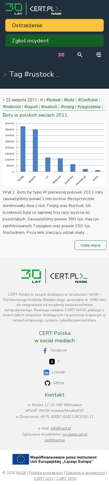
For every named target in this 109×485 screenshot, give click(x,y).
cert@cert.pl (54, 440)
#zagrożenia (89, 106)
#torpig (67, 106)
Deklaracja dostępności (85, 473)
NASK (21, 473)
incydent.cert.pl (75, 434)
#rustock (49, 106)
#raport (31, 106)
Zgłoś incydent (30, 40)
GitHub (58, 382)
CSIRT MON (66, 479)
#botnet (53, 99)
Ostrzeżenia (27, 25)
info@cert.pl (61, 428)
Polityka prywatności (46, 473)
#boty (69, 99)
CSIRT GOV (43, 479)
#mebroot (12, 106)
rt (41, 99)
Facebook (59, 350)
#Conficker (88, 99)
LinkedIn (59, 372)
